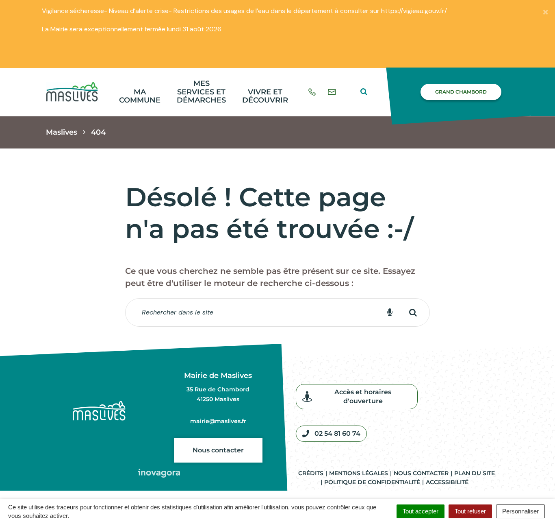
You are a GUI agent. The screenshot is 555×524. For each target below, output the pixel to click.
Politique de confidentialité (372, 482)
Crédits (310, 473)
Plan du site (474, 473)
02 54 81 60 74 (337, 433)
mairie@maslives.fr (218, 421)
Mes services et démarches (201, 92)
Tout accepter (420, 511)
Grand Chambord (461, 92)
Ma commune (139, 96)
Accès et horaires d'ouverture (362, 396)
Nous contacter (218, 450)
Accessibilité (447, 482)
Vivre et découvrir (265, 96)
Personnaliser (520, 511)
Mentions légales (358, 473)
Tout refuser (470, 511)
